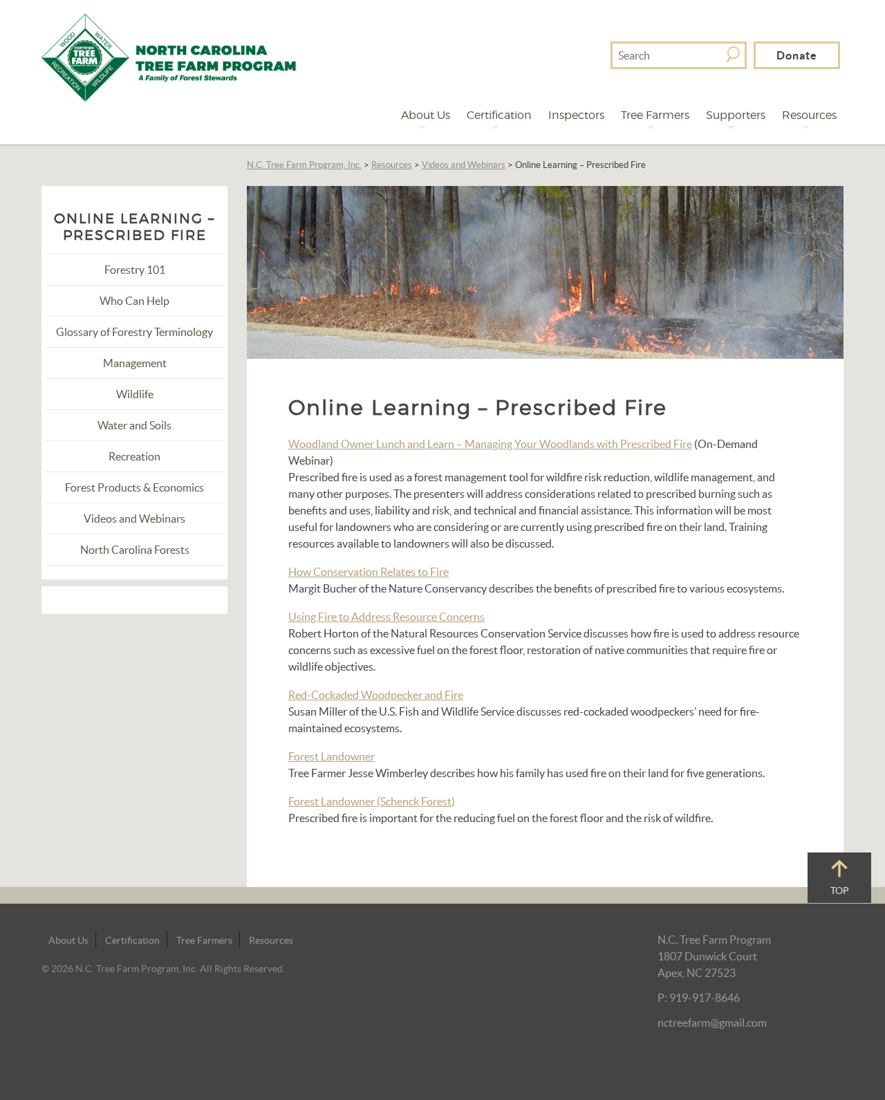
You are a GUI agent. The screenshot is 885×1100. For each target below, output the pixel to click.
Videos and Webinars (463, 165)
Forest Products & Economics (134, 487)
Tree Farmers (655, 115)
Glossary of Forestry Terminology (134, 332)
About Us (425, 115)
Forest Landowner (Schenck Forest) (371, 801)
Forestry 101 (134, 269)
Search (733, 54)
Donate (796, 55)
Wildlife (134, 394)
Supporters (735, 115)
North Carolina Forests (134, 549)
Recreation (134, 456)
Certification (499, 115)
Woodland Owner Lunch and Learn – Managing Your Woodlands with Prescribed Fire (490, 444)
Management (135, 363)
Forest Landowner (331, 756)
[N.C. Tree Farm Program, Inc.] (168, 56)
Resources (809, 115)
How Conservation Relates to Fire (368, 572)
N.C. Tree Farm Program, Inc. (304, 165)
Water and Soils (134, 425)
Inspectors (576, 115)
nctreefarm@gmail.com (712, 1022)
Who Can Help (134, 301)
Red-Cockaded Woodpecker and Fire (375, 695)
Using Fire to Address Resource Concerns (386, 616)
